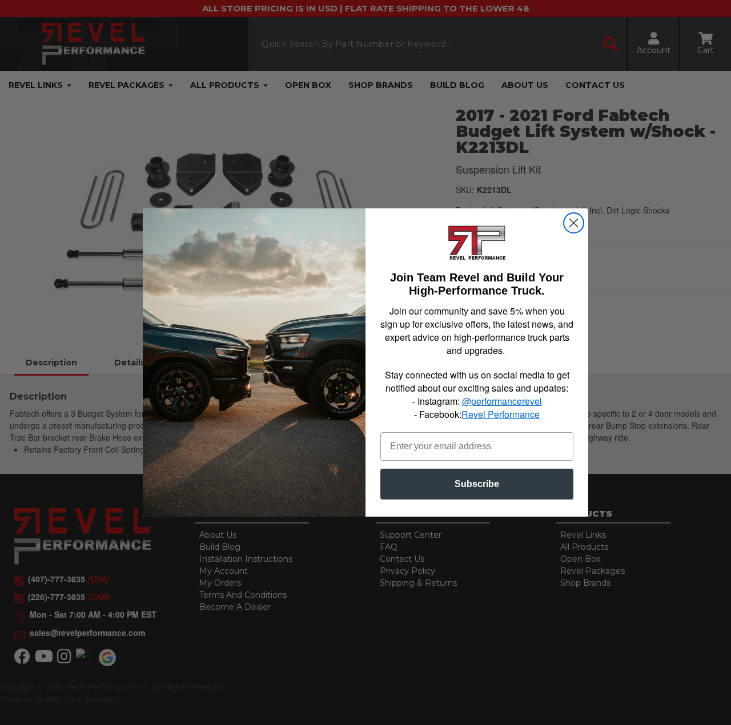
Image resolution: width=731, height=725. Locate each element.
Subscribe (477, 484)
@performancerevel (502, 401)
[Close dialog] (574, 223)
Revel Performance (500, 414)
